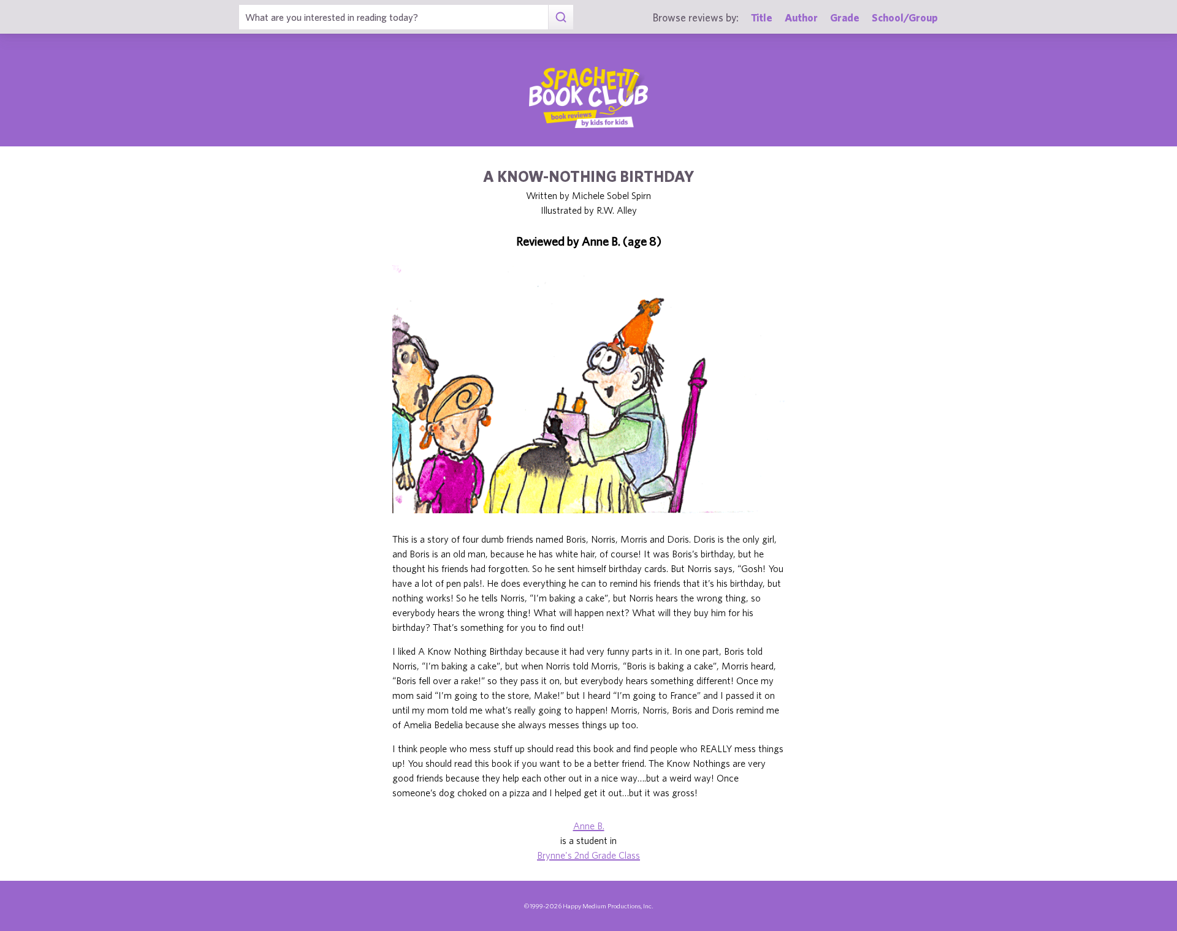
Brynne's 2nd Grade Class (588, 855)
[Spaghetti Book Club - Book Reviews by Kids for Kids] (588, 97)
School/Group (905, 17)
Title (761, 17)
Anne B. (588, 825)
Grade (844, 17)
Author (801, 17)
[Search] (560, 17)
